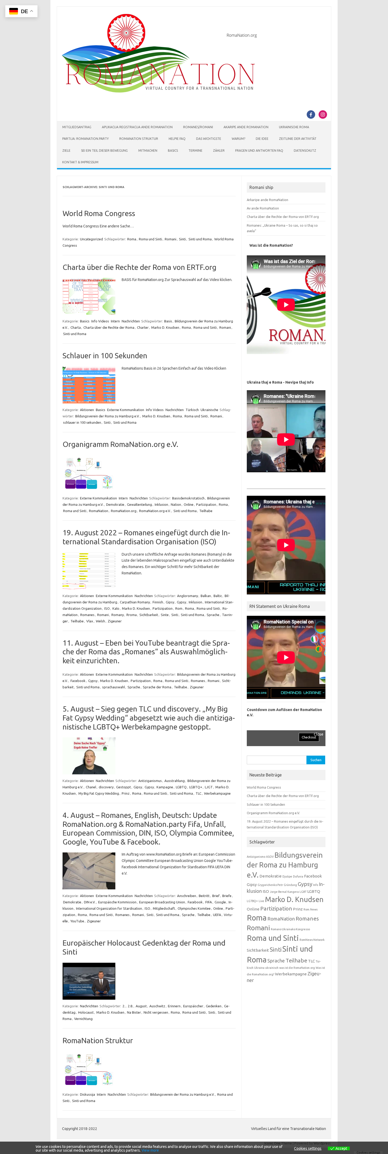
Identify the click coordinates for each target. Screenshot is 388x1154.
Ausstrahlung (174, 781)
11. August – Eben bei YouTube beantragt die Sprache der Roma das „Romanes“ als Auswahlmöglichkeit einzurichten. (146, 652)
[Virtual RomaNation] (160, 91)
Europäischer (193, 1006)
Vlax (89, 621)
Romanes (87, 615)
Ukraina (259, 967)
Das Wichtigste (208, 138)
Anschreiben (186, 896)
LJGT (209, 787)
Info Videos (100, 321)
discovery (106, 787)
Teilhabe (205, 511)
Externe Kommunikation (125, 410)
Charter (143, 327)
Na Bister (134, 1012)
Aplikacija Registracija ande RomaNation (137, 127)
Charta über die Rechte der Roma (108, 327)
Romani (170, 239)
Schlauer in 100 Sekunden (105, 355)
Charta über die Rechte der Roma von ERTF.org (139, 267)
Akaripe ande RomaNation (246, 127)
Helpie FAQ (177, 138)
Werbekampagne (217, 793)
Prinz (126, 793)
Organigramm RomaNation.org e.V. (120, 444)
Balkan (206, 596)
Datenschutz (305, 150)
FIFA (208, 902)
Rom (178, 608)
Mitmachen (147, 150)
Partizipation (206, 504)
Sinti (182, 239)
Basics (173, 150)
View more (150, 1150)
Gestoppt (123, 787)
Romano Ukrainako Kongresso (290, 929)
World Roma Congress (99, 213)
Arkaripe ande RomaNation (267, 200)
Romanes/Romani (198, 127)
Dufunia (298, 876)
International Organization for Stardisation (109, 908)
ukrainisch (271, 967)
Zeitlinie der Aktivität (297, 138)
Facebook (78, 681)
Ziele (66, 150)
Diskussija (87, 1094)
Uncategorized (91, 239)
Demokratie (115, 504)
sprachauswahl (113, 687)
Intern (115, 321)
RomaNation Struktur (138, 138)
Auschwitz (157, 1006)
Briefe (226, 896)
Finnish (158, 602)
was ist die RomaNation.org (297, 967)
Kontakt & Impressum (80, 162)
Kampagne (165, 787)
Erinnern (174, 1006)
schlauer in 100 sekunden (82, 422)
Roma (131, 239)
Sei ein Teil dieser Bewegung (104, 150)
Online (188, 504)
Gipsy (170, 602)
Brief (216, 896)
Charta (75, 327)
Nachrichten (131, 321)
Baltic (218, 596)
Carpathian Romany (135, 602)
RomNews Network (312, 939)
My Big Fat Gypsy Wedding (98, 793)
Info (315, 884)
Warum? (238, 138)
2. (123, 1006)
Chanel (91, 787)
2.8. (130, 1006)
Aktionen (87, 410)
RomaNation (98, 511)
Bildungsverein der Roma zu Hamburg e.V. (107, 416)
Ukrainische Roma (294, 127)
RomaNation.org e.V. (155, 511)
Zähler (219, 150)
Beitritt (204, 896)
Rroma (131, 615)
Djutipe (287, 876)
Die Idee (262, 138)
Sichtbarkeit (148, 615)
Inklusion (161, 504)
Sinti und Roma (200, 239)
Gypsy (181, 602)
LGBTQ (181, 787)
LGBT (303, 891)
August (141, 1006)
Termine (195, 150)
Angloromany (187, 596)
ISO (107, 608)
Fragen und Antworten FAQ (259, 150)
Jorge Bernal (278, 891)
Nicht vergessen (156, 1012)
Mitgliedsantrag (76, 127)
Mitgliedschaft (164, 908)
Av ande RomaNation (263, 208)
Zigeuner (115, 621)
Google (220, 902)
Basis (168, 321)
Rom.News (311, 909)
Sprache (213, 615)
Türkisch (192, 410)
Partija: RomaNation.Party (85, 138)
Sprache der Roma (157, 687)
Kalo (115, 608)
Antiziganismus (150, 781)
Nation (176, 504)
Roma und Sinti (150, 239)
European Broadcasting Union (162, 902)
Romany (117, 615)
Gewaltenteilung (139, 504)
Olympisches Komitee (194, 908)
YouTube (77, 921)
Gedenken (213, 1006)
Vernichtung (83, 1019)
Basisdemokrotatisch (188, 498)
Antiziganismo (256, 856)
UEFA (217, 915)
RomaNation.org (123, 511)
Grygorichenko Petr (270, 884)
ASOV (270, 856)
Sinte (165, 615)
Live (261, 901)
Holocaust (86, 1012)
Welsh (100, 621)
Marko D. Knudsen (165, 327)
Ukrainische (209, 410)
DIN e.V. (90, 902)
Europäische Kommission (117, 902)
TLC (198, 793)
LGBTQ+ (195, 787)
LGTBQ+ (252, 901)
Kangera (293, 891)
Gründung (290, 884)
